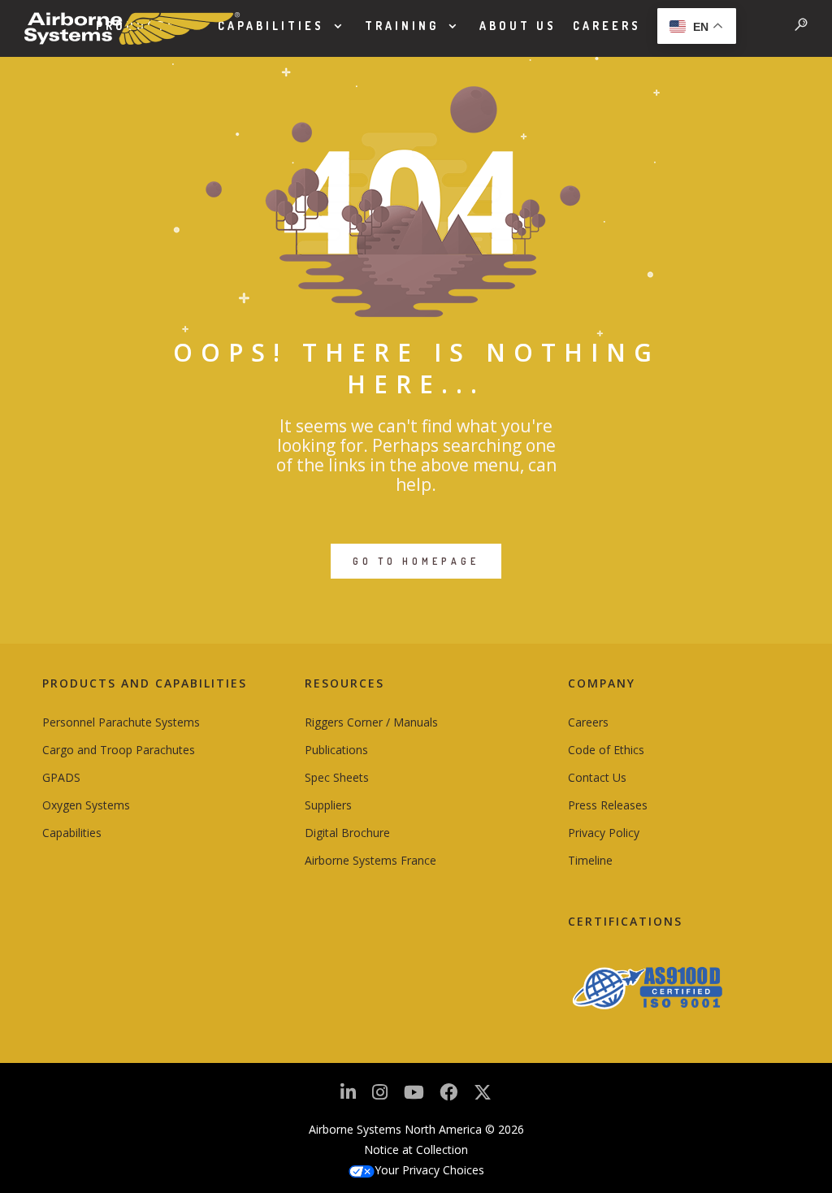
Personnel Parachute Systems (121, 722)
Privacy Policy (603, 832)
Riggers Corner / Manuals (371, 722)
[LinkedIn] (348, 1096)
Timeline (590, 860)
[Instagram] (380, 1096)
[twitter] (483, 1098)
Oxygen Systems (86, 805)
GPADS (61, 777)
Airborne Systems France (370, 860)
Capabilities (271, 26)
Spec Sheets (337, 777)
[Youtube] (414, 1096)
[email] (448, 1096)
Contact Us (597, 777)
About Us (518, 26)
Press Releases (608, 805)
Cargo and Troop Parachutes (118, 749)
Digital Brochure (347, 832)
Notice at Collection (416, 1149)
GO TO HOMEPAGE (416, 561)
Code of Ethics (606, 749)
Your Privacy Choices (429, 1170)
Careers (607, 26)
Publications (336, 749)
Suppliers (328, 805)
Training (402, 26)
